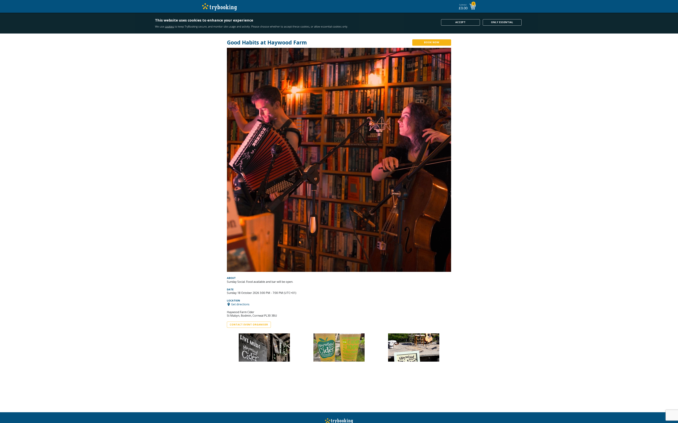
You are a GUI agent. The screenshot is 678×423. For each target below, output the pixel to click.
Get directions (240, 304)
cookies (169, 26)
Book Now (431, 42)
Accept (460, 22)
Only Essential (502, 22)
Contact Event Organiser (249, 324)
